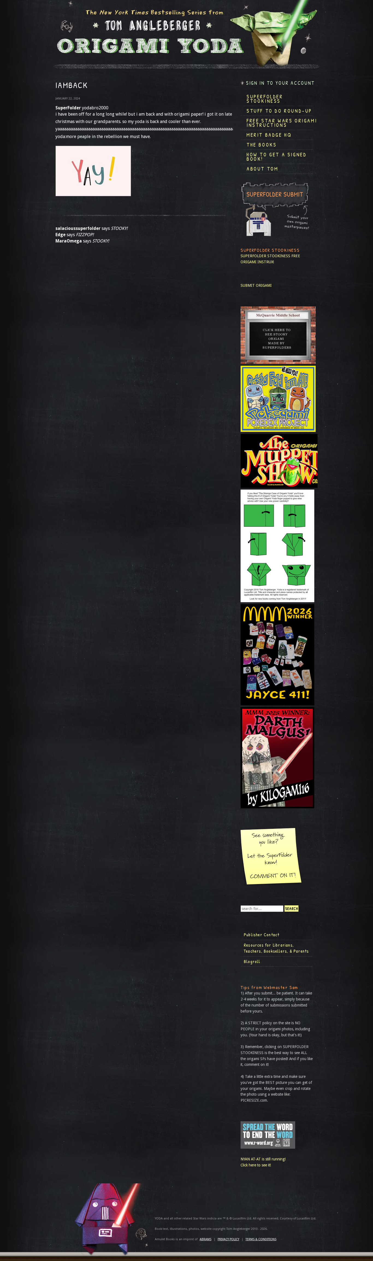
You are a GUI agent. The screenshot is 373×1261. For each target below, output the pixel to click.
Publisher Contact (261, 935)
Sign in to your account (280, 83)
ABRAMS (205, 1239)
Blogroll (252, 961)
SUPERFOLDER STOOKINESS (265, 256)
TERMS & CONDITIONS (260, 1239)
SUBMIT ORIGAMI (256, 285)
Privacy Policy (228, 1239)
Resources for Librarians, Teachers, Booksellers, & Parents (276, 948)
